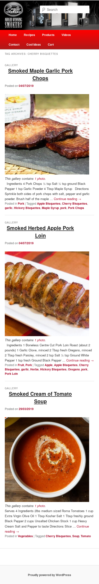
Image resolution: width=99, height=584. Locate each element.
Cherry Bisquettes (74, 203)
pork (63, 208)
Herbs (34, 369)
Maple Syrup (50, 208)
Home (13, 35)
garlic (8, 208)
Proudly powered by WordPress (49, 575)
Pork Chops (76, 208)
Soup (75, 536)
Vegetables (25, 536)
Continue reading (67, 198)
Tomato (86, 536)
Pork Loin (11, 373)
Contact (14, 44)
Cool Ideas (33, 44)
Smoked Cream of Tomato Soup (40, 397)
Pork (21, 203)
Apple (49, 365)
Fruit (21, 365)
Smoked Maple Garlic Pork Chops (40, 74)
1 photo (40, 178)
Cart (51, 44)
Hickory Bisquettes (27, 208)
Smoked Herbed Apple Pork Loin (40, 231)
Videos (66, 35)
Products (48, 35)
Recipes (29, 35)
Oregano (74, 369)
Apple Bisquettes (49, 203)
